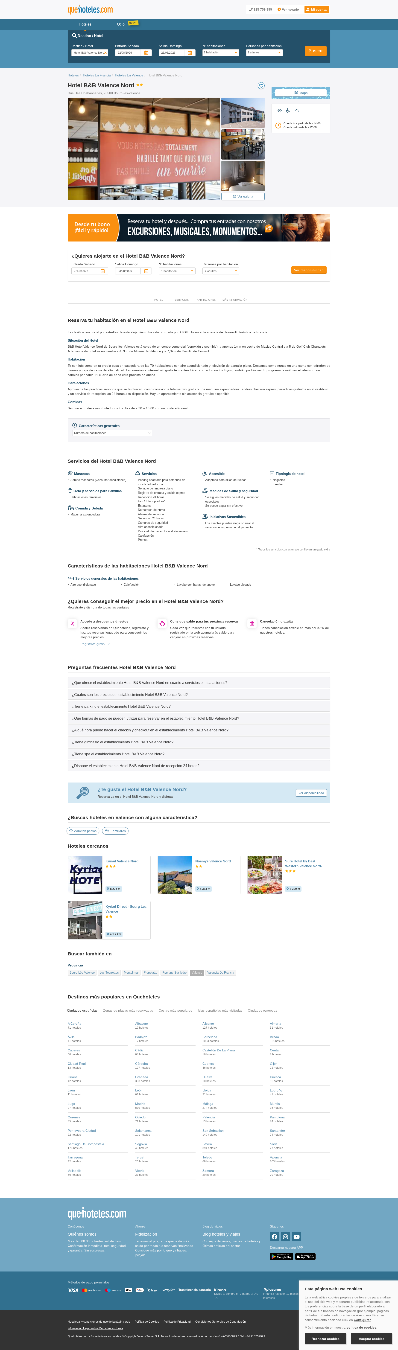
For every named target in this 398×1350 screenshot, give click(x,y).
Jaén (71, 1090)
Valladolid (75, 1171)
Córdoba (141, 1063)
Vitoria (139, 1171)
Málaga (207, 1104)
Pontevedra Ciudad (82, 1130)
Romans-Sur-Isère (174, 972)
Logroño (276, 1090)
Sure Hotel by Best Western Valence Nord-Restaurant (303, 863)
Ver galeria (245, 196)
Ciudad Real (77, 1063)
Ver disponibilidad (309, 270)
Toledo (207, 1157)
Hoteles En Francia (97, 75)
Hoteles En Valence (129, 75)
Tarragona (75, 1157)
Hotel (158, 299)
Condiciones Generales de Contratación (220, 1321)
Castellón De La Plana (218, 1050)
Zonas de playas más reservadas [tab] (128, 1010)
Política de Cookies (147, 1321)
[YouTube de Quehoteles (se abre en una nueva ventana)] (296, 1236)
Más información (234, 299)
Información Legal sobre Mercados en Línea (95, 1328)
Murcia (275, 1104)
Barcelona (209, 1037)
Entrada (127, 46)
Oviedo (140, 1117)
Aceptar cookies (371, 1339)
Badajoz (141, 1037)
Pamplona (277, 1117)
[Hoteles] (102, 10)
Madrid (140, 1104)
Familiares (118, 831)
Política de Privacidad (177, 1321)
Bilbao (274, 1037)
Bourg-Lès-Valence (82, 972)
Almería (275, 1023)
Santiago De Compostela (86, 1144)
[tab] (199, 682)
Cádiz (139, 1050)
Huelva (207, 1077)
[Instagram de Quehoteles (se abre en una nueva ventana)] (285, 1236)
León (139, 1090)
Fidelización (146, 1234)
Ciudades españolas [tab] (82, 1010)
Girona (73, 1077)
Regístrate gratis (92, 644)
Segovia (141, 1144)
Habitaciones (206, 299)
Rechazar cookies (325, 1339)
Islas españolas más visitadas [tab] (220, 1010)
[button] (316, 9)
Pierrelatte (150, 972)
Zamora (208, 1171)
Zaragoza (277, 1171)
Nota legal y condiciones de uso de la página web (99, 1321)
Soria (274, 1144)
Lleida (206, 1090)
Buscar (316, 51)
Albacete (141, 1023)
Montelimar (131, 972)
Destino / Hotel (82, 46)
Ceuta (274, 1050)
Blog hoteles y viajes (221, 1234)
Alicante (208, 1023)
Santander (277, 1130)
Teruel (139, 1157)
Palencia (208, 1117)
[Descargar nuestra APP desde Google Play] (281, 1256)
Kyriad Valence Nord (121, 861)
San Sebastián (213, 1130)
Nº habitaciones (213, 46)
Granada (141, 1077)
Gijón (274, 1063)
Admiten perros (85, 831)
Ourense (74, 1117)
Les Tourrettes (109, 972)
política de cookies (361, 1327)
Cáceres (74, 1050)
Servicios (182, 299)
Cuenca (208, 1063)
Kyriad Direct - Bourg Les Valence (125, 909)
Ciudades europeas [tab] (262, 1010)
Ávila (71, 1037)
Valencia (276, 1157)
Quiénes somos (82, 1234)
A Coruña (74, 1023)
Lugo (71, 1104)
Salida (170, 46)
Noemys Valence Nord (213, 861)
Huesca (275, 1077)
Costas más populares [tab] (175, 1010)
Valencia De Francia (220, 972)
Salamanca (143, 1130)
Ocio (121, 24)
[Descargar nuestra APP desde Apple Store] (305, 1256)
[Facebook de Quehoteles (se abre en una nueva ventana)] (274, 1236)
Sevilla (207, 1144)
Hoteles (73, 75)
